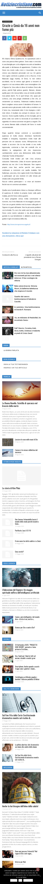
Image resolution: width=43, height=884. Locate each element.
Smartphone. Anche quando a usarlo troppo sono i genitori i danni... (27, 667)
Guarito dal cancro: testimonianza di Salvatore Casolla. (25, 299)
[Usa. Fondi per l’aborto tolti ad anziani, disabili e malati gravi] (7, 659)
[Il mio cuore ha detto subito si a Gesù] (7, 544)
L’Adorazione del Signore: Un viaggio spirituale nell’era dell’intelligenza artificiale (20, 591)
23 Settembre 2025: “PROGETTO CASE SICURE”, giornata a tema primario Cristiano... (26, 647)
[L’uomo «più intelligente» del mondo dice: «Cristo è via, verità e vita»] (7, 620)
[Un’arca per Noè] (7, 864)
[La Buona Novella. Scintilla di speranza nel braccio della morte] (21, 390)
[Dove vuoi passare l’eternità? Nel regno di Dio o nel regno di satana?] (7, 854)
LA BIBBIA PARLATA (11, 350)
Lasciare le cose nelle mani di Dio (26, 439)
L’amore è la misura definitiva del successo (26, 451)
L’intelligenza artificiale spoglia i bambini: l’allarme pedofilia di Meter (27, 678)
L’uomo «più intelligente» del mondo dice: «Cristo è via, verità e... (27, 618)
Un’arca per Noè (20, 862)
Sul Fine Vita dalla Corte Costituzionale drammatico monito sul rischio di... (18, 716)
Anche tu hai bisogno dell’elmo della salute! (20, 806)
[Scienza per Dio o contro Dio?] (7, 630)
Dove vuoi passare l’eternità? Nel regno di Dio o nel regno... (26, 852)
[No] (40, 876)
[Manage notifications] (38, 869)
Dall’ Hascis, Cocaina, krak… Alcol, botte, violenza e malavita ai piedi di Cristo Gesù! (27, 330)
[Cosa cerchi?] (7, 554)
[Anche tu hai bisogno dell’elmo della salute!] (21, 787)
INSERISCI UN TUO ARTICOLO (15, 368)
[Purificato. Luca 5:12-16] (7, 533)
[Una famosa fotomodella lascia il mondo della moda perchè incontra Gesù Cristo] (7, 522)
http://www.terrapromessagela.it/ (18, 224)
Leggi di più (28, 880)
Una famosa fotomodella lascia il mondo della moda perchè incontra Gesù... (27, 521)
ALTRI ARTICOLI (26, 267)
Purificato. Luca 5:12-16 (23, 530)
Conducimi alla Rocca (10, 255)
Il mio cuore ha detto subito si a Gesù (28, 541)
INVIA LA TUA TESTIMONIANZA (16, 364)
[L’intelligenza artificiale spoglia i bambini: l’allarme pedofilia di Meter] (7, 680)
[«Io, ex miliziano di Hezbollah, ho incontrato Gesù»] (7, 320)
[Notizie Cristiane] (21, 5)
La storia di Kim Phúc (11, 488)
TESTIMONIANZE (7, 21)
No (20, 880)
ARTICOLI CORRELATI (11, 267)
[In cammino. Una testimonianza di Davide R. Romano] (7, 309)
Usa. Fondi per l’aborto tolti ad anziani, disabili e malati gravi (25, 657)
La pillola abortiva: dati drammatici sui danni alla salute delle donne (27, 745)
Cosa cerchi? (19, 551)
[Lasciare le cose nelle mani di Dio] (7, 442)
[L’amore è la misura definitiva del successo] (7, 453)
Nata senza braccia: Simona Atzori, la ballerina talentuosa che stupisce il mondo (26, 288)
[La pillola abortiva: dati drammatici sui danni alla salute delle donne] (7, 747)
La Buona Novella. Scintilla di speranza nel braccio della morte (19, 404)
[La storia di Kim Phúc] (21, 475)
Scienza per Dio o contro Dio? (25, 627)
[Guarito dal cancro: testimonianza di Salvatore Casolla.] (7, 299)
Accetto (13, 880)
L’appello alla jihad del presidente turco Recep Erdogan (32, 257)
